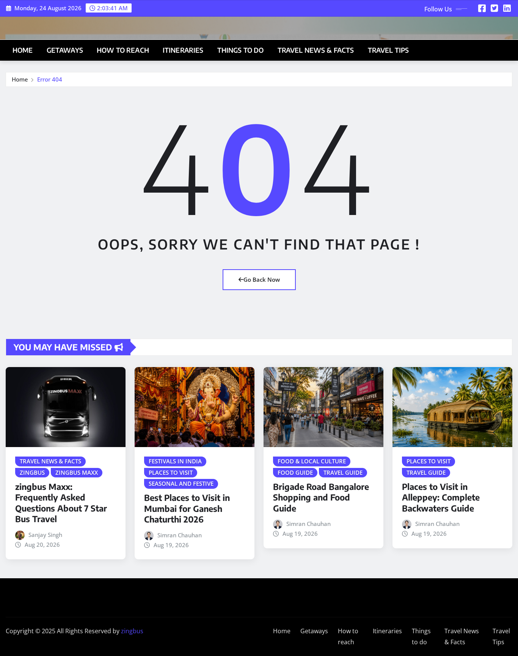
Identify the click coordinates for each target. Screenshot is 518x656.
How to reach (123, 50)
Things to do (240, 50)
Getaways (65, 50)
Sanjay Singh (45, 534)
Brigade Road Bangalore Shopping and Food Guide (321, 497)
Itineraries (183, 50)
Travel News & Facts (316, 50)
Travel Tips (388, 50)
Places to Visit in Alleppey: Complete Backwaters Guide (441, 497)
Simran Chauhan (179, 535)
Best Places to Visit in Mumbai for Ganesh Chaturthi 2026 (187, 508)
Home (23, 50)
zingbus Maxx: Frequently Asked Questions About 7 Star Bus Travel (61, 502)
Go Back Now (261, 279)
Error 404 (49, 79)
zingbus (132, 631)
